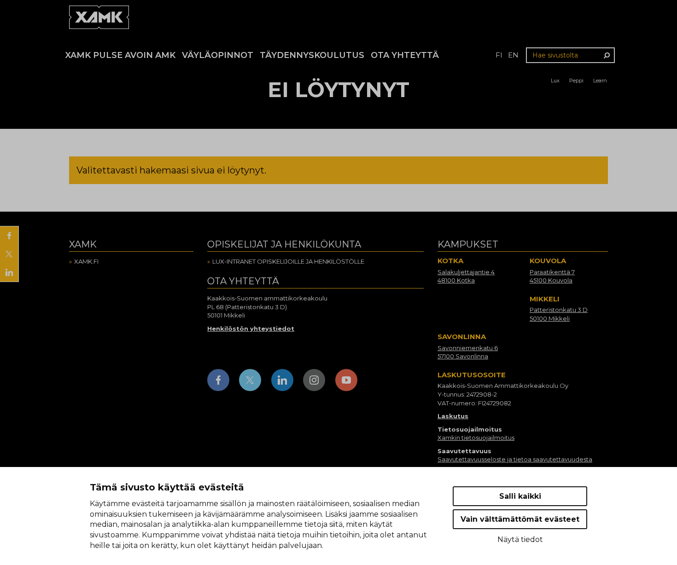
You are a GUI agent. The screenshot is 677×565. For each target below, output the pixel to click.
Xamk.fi (86, 261)
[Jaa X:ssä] (9, 254)
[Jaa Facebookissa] (9, 235)
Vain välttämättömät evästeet (520, 519)
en (513, 55)
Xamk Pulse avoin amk (120, 55)
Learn (600, 80)
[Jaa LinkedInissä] (9, 272)
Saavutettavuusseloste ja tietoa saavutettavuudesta (515, 459)
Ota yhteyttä (405, 55)
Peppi (576, 80)
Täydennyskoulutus (312, 55)
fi (499, 55)
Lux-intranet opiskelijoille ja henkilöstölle (288, 261)
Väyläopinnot (217, 55)
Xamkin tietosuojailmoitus (476, 437)
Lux (555, 80)
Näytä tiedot (520, 539)
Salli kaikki (520, 496)
